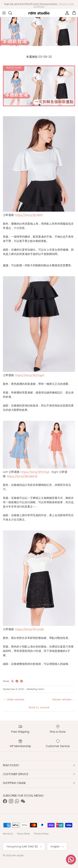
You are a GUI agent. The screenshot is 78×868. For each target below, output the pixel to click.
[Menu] (4, 13)
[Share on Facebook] (17, 681)
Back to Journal (39, 707)
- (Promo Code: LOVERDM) (39, 5)
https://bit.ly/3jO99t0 (29, 215)
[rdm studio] (39, 13)
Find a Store (23, 833)
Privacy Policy (41, 833)
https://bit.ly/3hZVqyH (29, 375)
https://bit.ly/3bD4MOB (22, 476)
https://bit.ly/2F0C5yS (35, 472)
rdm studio (18, 855)
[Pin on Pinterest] (21, 681)
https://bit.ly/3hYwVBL (29, 629)
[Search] (12, 13)
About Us (8, 833)
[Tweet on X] (12, 681)
